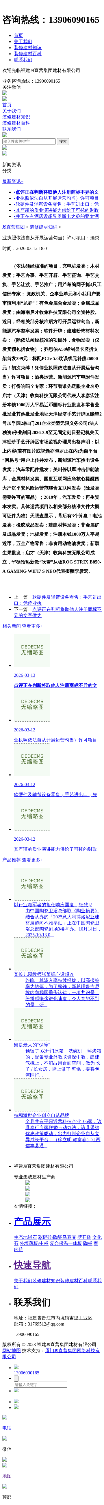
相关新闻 (22, 626)
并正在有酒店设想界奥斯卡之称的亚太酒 (56, 216)
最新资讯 (12, 181)
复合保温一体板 (66, 1243)
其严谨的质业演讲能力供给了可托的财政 (56, 210)
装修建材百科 (28, 53)
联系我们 (23, 59)
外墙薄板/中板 (34, 1243)
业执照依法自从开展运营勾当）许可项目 (56, 198)
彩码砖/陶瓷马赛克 (57, 1237)
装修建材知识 (28, 47)
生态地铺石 (25, 1237)
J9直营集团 (13, 227)
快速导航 (32, 1265)
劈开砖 (84, 1237)
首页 (18, 35)
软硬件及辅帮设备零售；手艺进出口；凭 (56, 204)
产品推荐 (22, 859)
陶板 (87, 1243)
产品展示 (32, 1221)
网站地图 (11, 1350)
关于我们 (23, 41)
